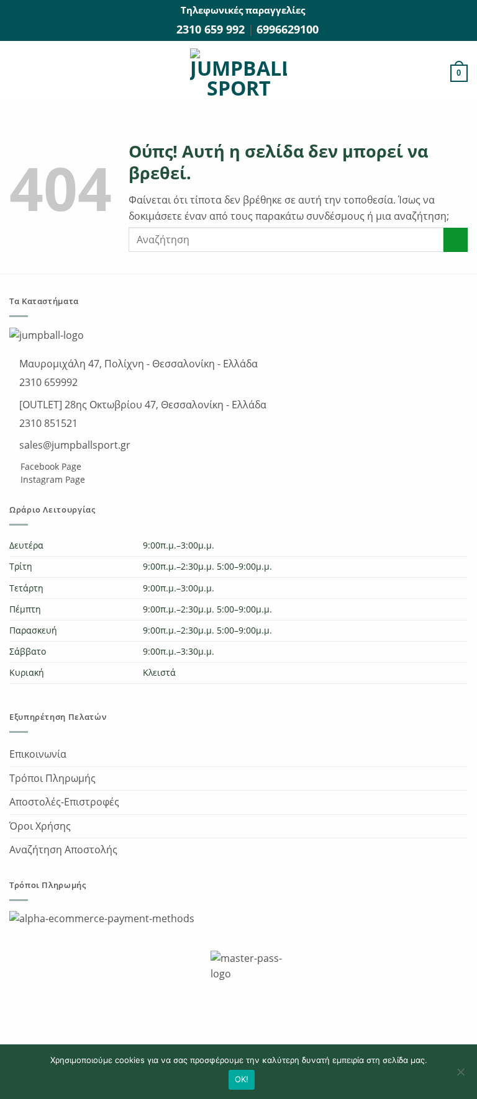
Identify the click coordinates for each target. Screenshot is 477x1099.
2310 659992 (47, 382)
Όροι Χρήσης (40, 826)
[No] (460, 1075)
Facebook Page (49, 466)
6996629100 (288, 29)
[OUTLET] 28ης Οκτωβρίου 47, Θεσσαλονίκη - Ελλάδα (141, 404)
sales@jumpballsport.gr (73, 445)
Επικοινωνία (37, 754)
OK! (242, 1079)
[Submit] (455, 240)
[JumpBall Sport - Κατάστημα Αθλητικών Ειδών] (238, 73)
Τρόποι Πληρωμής (52, 778)
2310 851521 (47, 423)
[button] (16, 73)
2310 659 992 (212, 29)
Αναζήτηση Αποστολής (63, 849)
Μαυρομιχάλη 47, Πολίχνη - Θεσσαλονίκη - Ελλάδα (137, 363)
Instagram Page (51, 479)
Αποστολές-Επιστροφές (64, 802)
